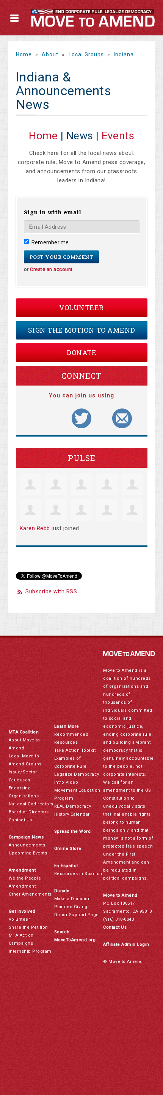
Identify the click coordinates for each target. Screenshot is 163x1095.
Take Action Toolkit (75, 750)
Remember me (50, 242)
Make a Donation (72, 898)
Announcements (27, 845)
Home (24, 54)
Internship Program (30, 951)
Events (118, 135)
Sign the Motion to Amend (81, 330)
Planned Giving (71, 906)
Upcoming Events (28, 853)
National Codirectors (31, 804)
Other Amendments (30, 894)
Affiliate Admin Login (126, 944)
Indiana (124, 54)
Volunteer (81, 307)
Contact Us (20, 820)
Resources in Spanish (78, 873)
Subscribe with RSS (51, 591)
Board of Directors (29, 812)
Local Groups (86, 54)
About (50, 54)
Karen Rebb (35, 528)
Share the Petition (28, 927)
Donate (81, 352)
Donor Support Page (76, 914)
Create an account (51, 269)
